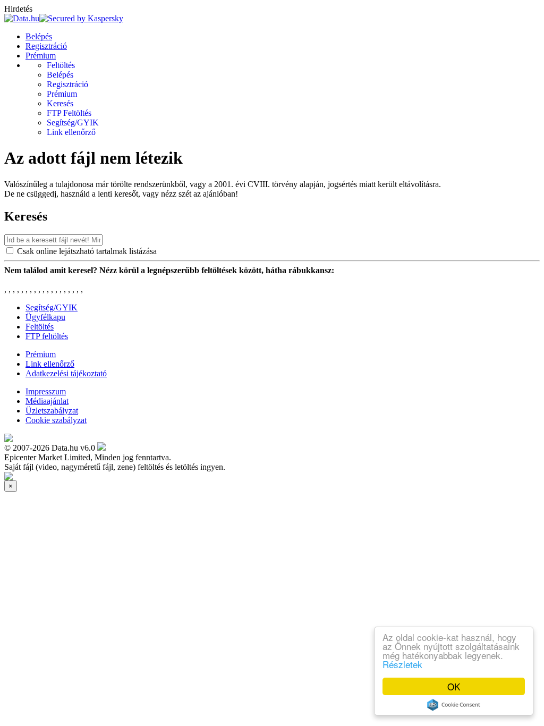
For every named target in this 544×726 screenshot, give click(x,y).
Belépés (39, 36)
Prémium (41, 55)
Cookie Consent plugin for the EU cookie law (453, 705)
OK (453, 686)
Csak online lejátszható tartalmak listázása (87, 251)
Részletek (402, 664)
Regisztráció (46, 45)
